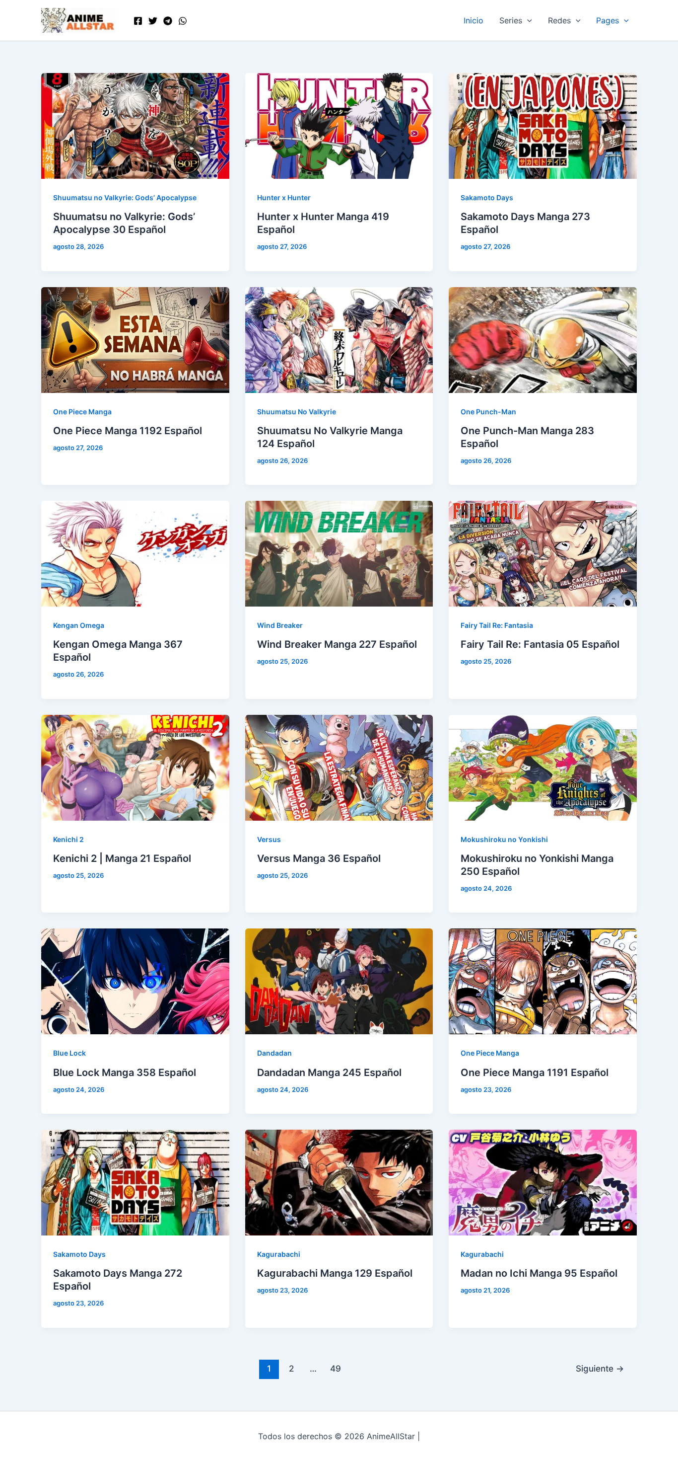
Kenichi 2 (68, 839)
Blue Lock (69, 1053)
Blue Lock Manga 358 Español (124, 1072)
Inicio (473, 20)
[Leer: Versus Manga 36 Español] (339, 767)
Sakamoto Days (487, 197)
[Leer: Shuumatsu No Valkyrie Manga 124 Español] (339, 339)
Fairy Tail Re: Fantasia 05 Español (540, 644)
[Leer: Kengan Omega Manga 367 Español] (135, 553)
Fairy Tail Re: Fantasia (497, 625)
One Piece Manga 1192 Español (127, 431)
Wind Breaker (280, 625)
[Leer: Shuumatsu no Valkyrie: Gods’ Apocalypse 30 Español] (135, 125)
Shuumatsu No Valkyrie (296, 411)
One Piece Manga (82, 411)
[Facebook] (138, 20)
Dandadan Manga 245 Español (329, 1072)
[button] (527, 20)
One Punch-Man (488, 411)
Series (510, 20)
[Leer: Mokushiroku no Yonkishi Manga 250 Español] (543, 767)
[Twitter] (152, 20)
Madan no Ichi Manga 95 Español (539, 1273)
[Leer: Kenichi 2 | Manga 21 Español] (135, 767)
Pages (607, 20)
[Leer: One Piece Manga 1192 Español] (135, 339)
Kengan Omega (78, 625)
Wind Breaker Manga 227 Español (337, 644)
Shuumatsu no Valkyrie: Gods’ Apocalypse (125, 197)
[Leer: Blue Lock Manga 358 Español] (135, 981)
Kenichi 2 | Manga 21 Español (122, 858)
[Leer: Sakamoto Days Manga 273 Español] (543, 125)
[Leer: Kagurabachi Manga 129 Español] (339, 1182)
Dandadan (274, 1053)
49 (335, 1368)
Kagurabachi (278, 1254)
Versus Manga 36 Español (319, 858)
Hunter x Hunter (284, 197)
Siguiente (600, 1368)
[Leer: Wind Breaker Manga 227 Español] (339, 553)
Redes (559, 20)
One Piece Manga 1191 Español (535, 1072)
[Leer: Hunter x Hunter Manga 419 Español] (339, 125)
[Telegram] (167, 20)
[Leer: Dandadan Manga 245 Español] (339, 981)
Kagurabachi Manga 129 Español (334, 1273)
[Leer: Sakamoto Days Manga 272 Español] (135, 1182)
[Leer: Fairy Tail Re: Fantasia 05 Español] (543, 553)
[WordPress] (182, 20)
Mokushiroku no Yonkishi (504, 839)
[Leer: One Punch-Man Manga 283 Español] (543, 339)
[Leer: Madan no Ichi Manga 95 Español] (543, 1182)
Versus (269, 839)
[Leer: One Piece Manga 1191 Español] (543, 981)
